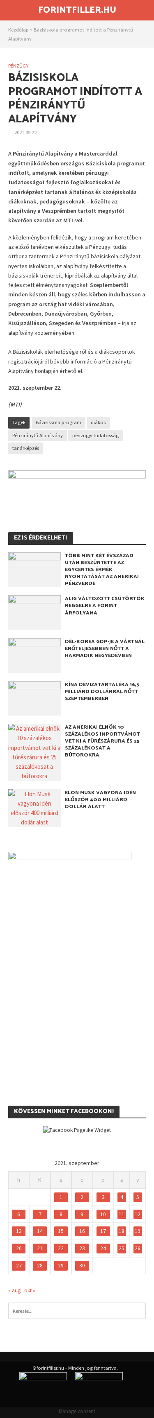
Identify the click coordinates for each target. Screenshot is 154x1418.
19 (137, 1231)
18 (121, 1231)
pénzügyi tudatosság (95, 435)
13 (19, 1231)
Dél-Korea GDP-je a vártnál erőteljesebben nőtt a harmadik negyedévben (105, 648)
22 (61, 1248)
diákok (98, 422)
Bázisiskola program (58, 422)
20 (19, 1248)
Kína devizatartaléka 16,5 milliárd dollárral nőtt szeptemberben (102, 691)
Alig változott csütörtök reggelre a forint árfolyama (105, 605)
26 (137, 1248)
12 (137, 1214)
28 (40, 1265)
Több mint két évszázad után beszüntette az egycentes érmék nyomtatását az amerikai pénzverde (102, 569)
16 (82, 1231)
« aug (14, 1290)
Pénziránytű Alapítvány (37, 435)
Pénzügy (18, 66)
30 (82, 1265)
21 (40, 1248)
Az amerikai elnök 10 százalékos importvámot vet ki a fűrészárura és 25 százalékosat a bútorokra (102, 741)
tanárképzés (25, 448)
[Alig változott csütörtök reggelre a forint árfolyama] (34, 612)
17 (103, 1231)
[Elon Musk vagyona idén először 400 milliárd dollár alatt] (34, 807)
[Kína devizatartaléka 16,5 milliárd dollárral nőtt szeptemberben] (34, 698)
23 (82, 1248)
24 (103, 1248)
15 (61, 1231)
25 (121, 1248)
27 (19, 1265)
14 (40, 1231)
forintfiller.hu (77, 10)
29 (61, 1265)
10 (103, 1214)
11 (121, 1214)
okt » (29, 1290)
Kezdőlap (18, 30)
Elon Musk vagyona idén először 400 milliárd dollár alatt (100, 799)
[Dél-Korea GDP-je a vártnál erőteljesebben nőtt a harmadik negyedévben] (34, 655)
